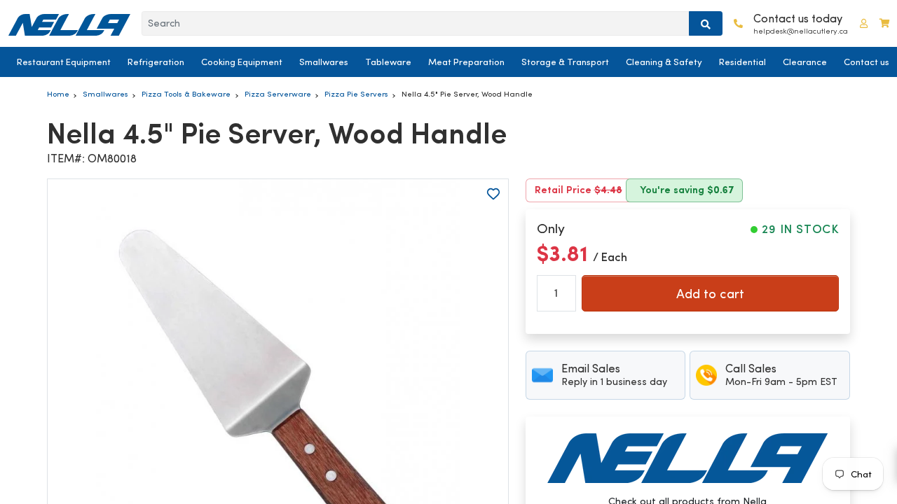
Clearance (805, 62)
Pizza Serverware (278, 94)
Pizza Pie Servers (356, 94)
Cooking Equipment (241, 62)
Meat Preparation (466, 62)
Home (58, 94)
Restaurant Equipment (64, 62)
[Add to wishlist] (493, 194)
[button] (863, 23)
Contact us (866, 62)
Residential (742, 62)
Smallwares (323, 62)
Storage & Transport (565, 62)
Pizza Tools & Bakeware (186, 94)
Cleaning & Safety (664, 62)
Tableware (388, 62)
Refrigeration (156, 62)
